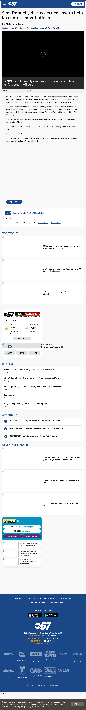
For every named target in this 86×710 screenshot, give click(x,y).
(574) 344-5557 (51, 636)
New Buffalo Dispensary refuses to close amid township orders (34, 421)
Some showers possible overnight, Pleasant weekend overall (29, 369)
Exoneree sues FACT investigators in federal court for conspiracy (61, 481)
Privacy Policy (56, 223)
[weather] (7, 329)
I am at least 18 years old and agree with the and (34, 223)
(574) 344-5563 (52, 638)
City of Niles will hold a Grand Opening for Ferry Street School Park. (31, 378)
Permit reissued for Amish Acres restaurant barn (61, 504)
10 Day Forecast (22, 339)
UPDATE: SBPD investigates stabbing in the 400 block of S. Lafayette (62, 270)
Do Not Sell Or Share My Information (45, 602)
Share (79, 4)
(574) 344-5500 (49, 641)
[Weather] (22, 316)
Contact (30, 599)
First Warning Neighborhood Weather (51, 345)
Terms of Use (43, 223)
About (18, 599)
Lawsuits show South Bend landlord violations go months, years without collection (61, 458)
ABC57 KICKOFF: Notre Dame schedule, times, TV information (33, 436)
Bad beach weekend (12, 395)
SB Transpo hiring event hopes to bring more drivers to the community (61, 247)
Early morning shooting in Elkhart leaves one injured (61, 293)
